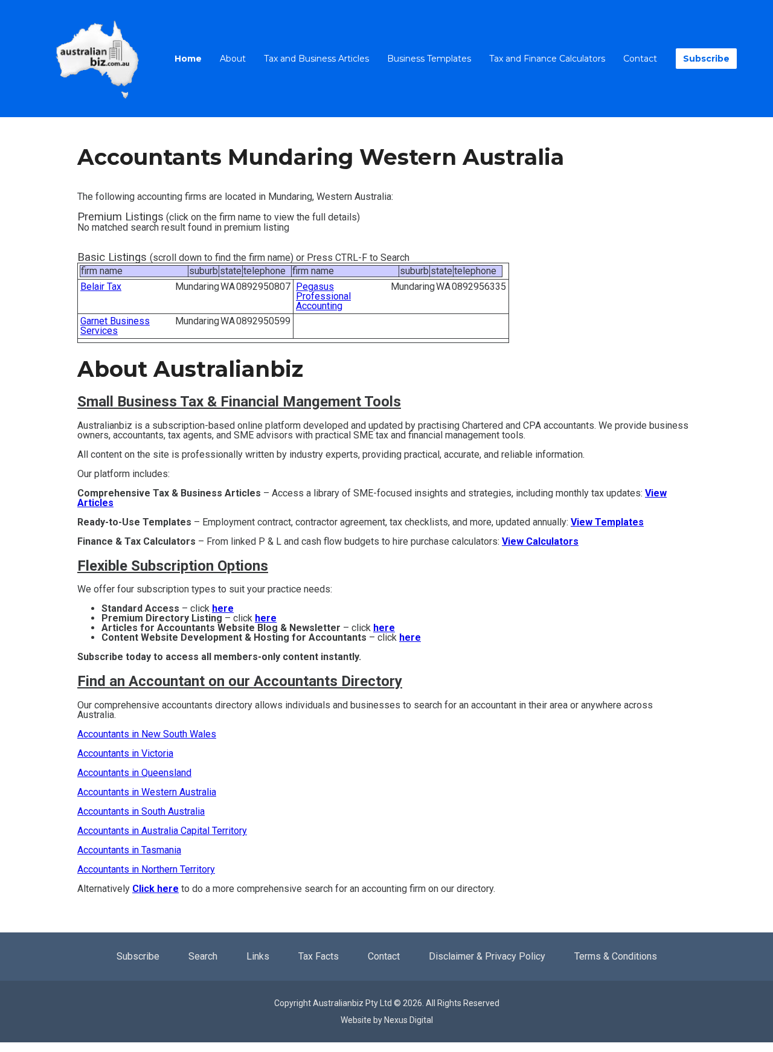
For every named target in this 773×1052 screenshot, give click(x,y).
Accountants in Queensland (134, 772)
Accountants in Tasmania (129, 850)
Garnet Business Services (115, 325)
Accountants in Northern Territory (146, 869)
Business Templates (429, 58)
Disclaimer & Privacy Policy (487, 956)
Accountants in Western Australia (146, 792)
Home (188, 58)
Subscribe (706, 58)
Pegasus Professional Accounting (323, 296)
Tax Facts (318, 956)
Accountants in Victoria (125, 753)
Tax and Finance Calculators (547, 58)
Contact (640, 58)
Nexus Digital (408, 1020)
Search (202, 956)
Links (257, 956)
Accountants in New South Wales (146, 734)
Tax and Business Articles (316, 58)
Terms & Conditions (615, 956)
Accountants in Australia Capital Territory (162, 830)
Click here (155, 888)
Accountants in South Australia (141, 811)
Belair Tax (100, 286)
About (233, 58)
